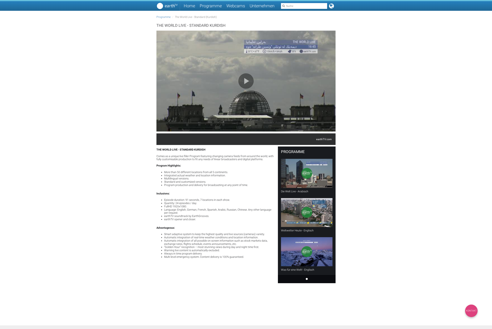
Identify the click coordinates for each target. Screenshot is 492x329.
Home (189, 5)
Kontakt (471, 310)
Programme (211, 5)
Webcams (235, 5)
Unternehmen (262, 5)
